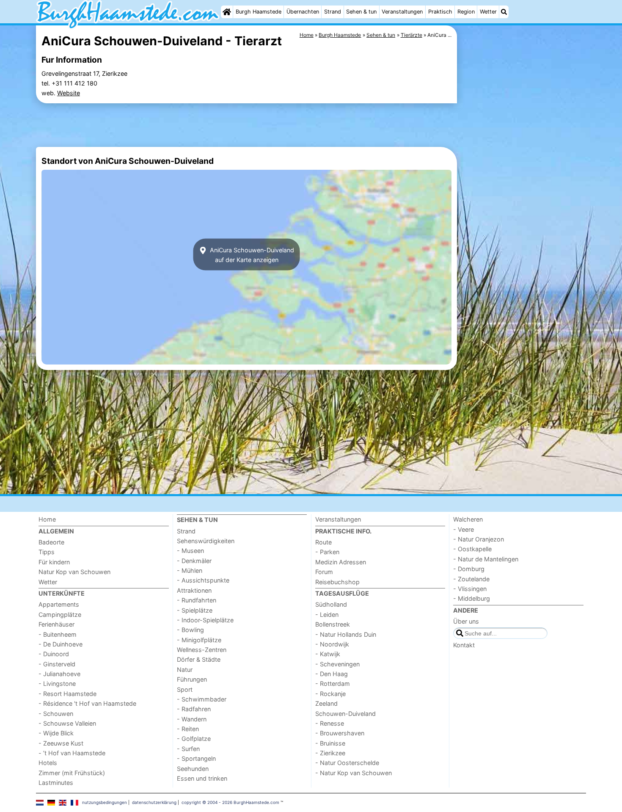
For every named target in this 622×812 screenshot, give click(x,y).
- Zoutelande (471, 579)
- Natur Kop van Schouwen (353, 772)
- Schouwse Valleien (67, 723)
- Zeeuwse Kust (61, 743)
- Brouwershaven (339, 733)
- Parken (327, 551)
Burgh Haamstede (258, 11)
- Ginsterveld (57, 664)
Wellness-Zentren (201, 649)
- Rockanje (330, 693)
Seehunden (193, 768)
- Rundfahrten (196, 600)
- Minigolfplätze (199, 640)
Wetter (488, 11)
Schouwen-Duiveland (345, 713)
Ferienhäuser (56, 624)
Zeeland (326, 703)
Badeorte (51, 542)
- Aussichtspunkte (203, 580)
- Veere (463, 529)
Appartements (59, 604)
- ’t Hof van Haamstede (72, 753)
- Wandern (191, 719)
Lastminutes (56, 782)
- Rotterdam (332, 683)
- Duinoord (54, 653)
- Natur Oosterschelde (347, 762)
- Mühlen (189, 570)
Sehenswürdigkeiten (205, 540)
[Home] (227, 12)
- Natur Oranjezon (478, 539)
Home (47, 519)
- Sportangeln (196, 758)
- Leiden (327, 614)
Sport (185, 689)
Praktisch (440, 11)
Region (466, 11)
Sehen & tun (361, 11)
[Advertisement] (522, 220)
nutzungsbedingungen (104, 802)
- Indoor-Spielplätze (205, 620)
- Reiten (188, 728)
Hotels (48, 762)
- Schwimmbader (201, 699)
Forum (324, 571)
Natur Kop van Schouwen (74, 571)
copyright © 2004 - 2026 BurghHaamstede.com (230, 802)
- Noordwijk (332, 644)
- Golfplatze (194, 738)
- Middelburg (471, 598)
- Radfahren (194, 709)
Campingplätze (60, 614)
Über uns (466, 621)
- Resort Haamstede (67, 693)
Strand (332, 11)
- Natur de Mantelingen (485, 559)
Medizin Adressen (340, 562)
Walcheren (468, 519)
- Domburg (468, 568)
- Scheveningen (337, 664)
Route (323, 542)
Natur (185, 669)
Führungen (192, 679)
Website (68, 93)
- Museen (190, 550)
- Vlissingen (470, 588)
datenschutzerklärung (154, 802)
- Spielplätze (194, 610)
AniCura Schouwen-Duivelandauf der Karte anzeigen (251, 254)
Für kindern (54, 562)
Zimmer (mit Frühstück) (72, 772)
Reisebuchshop (337, 582)
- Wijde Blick (56, 733)
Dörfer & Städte (198, 659)
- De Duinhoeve (61, 644)
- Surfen (188, 748)
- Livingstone (57, 683)
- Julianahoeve (59, 673)
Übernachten (302, 11)
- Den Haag (331, 673)
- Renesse (329, 723)
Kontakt (464, 645)
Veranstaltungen (402, 11)
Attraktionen (194, 590)
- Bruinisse (330, 743)
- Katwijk (327, 653)
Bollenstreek (332, 624)
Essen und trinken (202, 778)
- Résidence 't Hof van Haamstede (87, 703)
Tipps (47, 551)
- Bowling (190, 629)
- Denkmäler (194, 560)
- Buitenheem (58, 634)
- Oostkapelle (472, 548)
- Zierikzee (330, 753)
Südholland (331, 604)
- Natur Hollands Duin (345, 634)
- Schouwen (56, 713)
